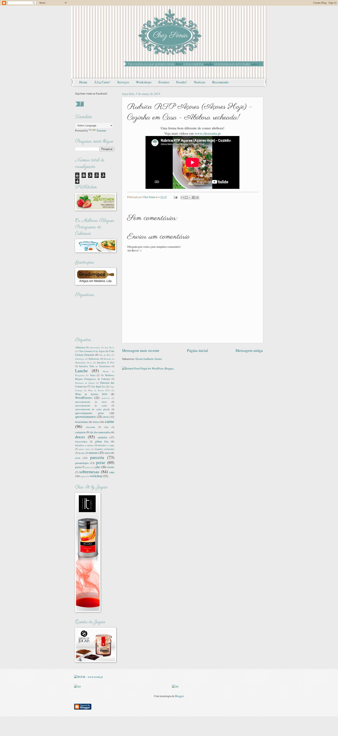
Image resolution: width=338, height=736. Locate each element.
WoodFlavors (83, 397)
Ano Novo (109, 347)
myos (107, 453)
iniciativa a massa (84, 445)
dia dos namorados (100, 432)
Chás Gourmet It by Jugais (92, 351)
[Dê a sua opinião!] (186, 197)
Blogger (179, 696)
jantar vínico (85, 449)
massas (93, 452)
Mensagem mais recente (140, 350)
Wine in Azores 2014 (91, 394)
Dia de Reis (105, 354)
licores (81, 452)
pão (97, 467)
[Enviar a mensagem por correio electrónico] (175, 197)
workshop (96, 476)
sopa (111, 472)
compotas (80, 432)
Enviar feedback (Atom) (149, 359)
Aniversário (94, 347)
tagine (83, 476)
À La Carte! (102, 82)
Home (83, 82)
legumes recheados (104, 448)
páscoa (88, 467)
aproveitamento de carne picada (92, 409)
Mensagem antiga (249, 350)
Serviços (123, 82)
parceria (97, 457)
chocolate (90, 427)
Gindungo (79, 358)
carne (109, 421)
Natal (92, 375)
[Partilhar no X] (190, 197)
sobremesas (89, 471)
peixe (100, 462)
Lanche (81, 370)
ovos (77, 458)
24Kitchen (80, 347)
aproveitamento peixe (89, 413)
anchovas (105, 397)
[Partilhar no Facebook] (194, 197)
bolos (96, 422)
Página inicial (197, 350)
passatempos (82, 463)
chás (106, 427)
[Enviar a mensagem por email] (182, 197)
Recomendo (220, 82)
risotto (110, 467)
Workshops (144, 82)
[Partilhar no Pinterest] (197, 197)
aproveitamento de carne (91, 405)
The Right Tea (98, 386)
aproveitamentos (85, 416)
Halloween (94, 358)
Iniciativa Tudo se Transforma (94, 366)
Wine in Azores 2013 (99, 390)
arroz (106, 417)
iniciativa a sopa (106, 445)
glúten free (102, 441)
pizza (78, 467)
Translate (101, 130)
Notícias (199, 82)
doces (80, 437)
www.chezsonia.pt (208, 133)
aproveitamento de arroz (91, 401)
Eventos (163, 82)
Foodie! (181, 82)
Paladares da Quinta (85, 382)
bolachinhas (81, 422)
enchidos (102, 437)
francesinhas (81, 441)
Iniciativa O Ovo (105, 362)
